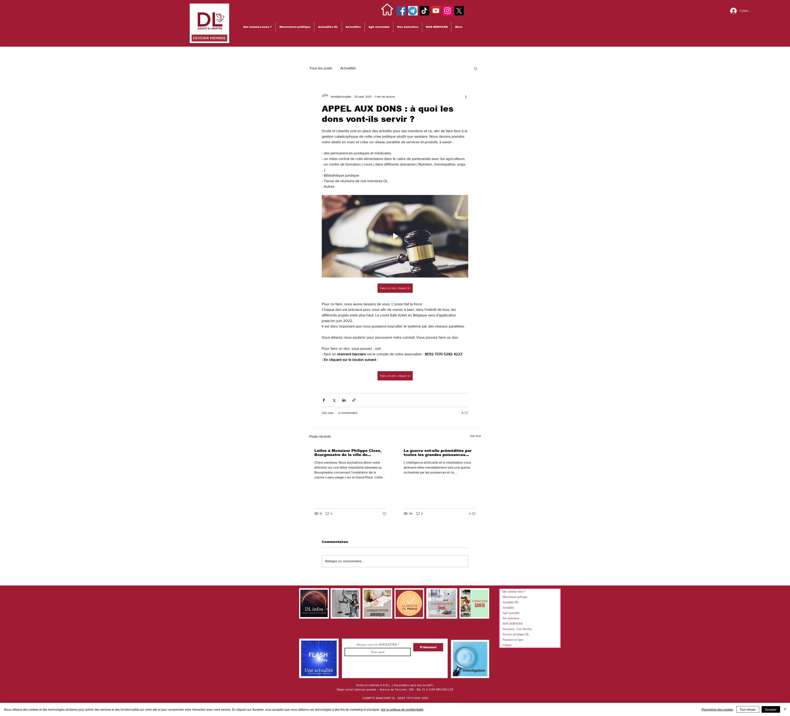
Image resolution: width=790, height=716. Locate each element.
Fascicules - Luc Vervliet (517, 629)
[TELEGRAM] (413, 10)
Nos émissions (511, 618)
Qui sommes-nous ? (514, 591)
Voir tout (475, 435)
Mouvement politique (515, 597)
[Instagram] (447, 10)
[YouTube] (436, 10)
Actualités (348, 68)
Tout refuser (748, 709)
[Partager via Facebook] (324, 400)
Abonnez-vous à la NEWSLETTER (376, 644)
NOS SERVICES (513, 623)
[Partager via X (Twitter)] (334, 400)
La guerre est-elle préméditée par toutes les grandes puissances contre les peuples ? (438, 453)
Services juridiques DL (516, 634)
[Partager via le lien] (354, 400)
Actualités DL (511, 602)
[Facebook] (401, 10)
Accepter (771, 709)
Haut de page (6, 696)
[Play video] (395, 236)
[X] (459, 10)
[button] (257, 27)
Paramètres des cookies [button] (717, 709)
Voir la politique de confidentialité (402, 709)
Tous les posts (320, 68)
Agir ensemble (511, 613)
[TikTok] (424, 10)
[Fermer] (785, 709)
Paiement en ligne (513, 639)
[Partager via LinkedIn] (344, 400)
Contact (507, 645)
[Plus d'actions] (465, 96)
